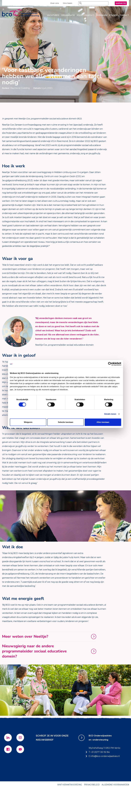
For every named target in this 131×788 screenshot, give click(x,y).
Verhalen (101, 15)
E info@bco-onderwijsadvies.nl (104, 756)
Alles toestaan (103, 422)
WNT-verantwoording (69, 785)
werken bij (121, 3)
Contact (124, 15)
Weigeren (28, 422)
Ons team (67, 3)
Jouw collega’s (85, 15)
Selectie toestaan (65, 422)
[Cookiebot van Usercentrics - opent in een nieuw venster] (110, 364)
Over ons (54, 3)
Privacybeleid (92, 785)
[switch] (51, 404)
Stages (113, 15)
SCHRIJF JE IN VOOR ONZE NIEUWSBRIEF (52, 737)
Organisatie (68, 15)
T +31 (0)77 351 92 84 (99, 752)
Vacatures (53, 15)
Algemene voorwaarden (115, 785)
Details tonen (110, 414)
